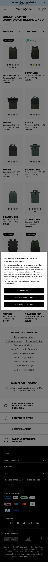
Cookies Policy (9, 284)
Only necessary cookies (24, 297)
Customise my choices (24, 304)
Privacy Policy (29, 281)
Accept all (24, 291)
